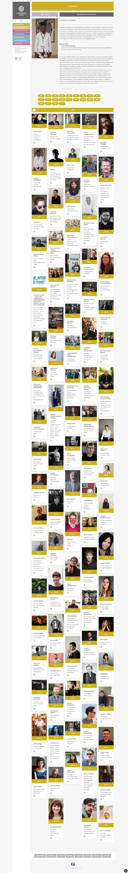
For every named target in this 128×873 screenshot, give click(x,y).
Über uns (61, 855)
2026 (41, 96)
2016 (48, 100)
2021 (76, 96)
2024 (55, 96)
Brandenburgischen (22, 51)
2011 (83, 100)
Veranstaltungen (19, 34)
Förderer (69, 855)
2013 (69, 100)
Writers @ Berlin (19, 37)
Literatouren (18, 43)
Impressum (106, 855)
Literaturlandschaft (20, 40)
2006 (55, 103)
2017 (41, 100)
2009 (97, 100)
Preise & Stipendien (19, 27)
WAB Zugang (51, 855)
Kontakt (87, 855)
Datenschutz (96, 855)
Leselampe (78, 855)
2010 (90, 100)
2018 (97, 96)
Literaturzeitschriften (21, 31)
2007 (48, 103)
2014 (62, 100)
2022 (69, 96)
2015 (55, 100)
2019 (90, 96)
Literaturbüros (18, 52)
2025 (48, 96)
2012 (76, 100)
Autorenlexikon (19, 24)
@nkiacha (89, 38)
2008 (41, 103)
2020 (83, 96)
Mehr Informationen (66, 89)
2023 (62, 96)
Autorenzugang (40, 855)
